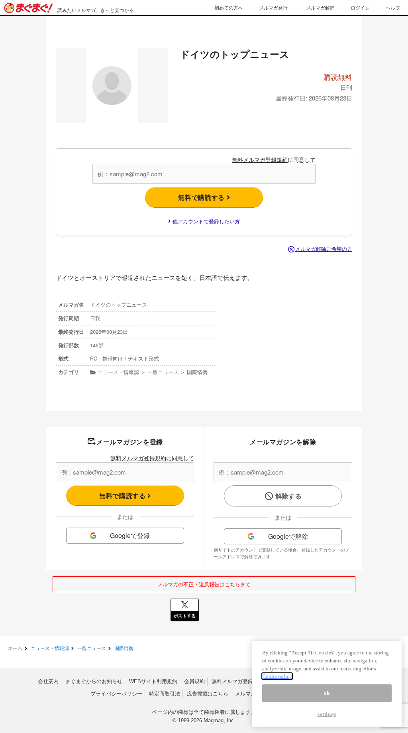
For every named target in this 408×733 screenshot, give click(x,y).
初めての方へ (228, 7)
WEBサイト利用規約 (153, 681)
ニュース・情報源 (50, 647)
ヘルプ (393, 7)
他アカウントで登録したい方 (206, 221)
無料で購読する (202, 197)
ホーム (15, 647)
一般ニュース (91, 647)
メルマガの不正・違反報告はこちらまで (204, 584)
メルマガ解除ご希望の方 (323, 248)
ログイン (360, 7)
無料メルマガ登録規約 (260, 160)
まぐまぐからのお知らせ (93, 681)
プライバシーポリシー (116, 694)
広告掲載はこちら (207, 694)
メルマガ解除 (320, 7)
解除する (288, 495)
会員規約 (194, 681)
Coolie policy (277, 676)
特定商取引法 (164, 694)
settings (327, 714)
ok (327, 693)
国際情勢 (123, 647)
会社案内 (48, 681)
